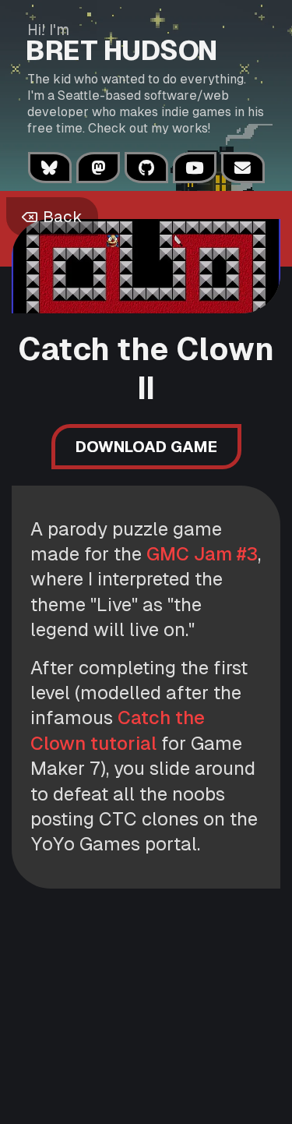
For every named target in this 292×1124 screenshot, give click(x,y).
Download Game (146, 446)
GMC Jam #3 (202, 553)
